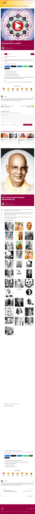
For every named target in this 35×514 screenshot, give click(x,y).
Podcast (3, 41)
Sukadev (5, 41)
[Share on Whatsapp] (2, 61)
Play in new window (9, 56)
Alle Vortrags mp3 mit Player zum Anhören (10, 63)
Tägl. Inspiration (9, 41)
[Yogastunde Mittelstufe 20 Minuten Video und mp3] (30, 135)
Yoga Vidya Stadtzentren (16, 212)
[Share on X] (2, 59)
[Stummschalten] (32, 54)
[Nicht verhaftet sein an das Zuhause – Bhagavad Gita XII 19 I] (22, 135)
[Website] (33, 96)
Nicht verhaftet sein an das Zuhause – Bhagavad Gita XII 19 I (21, 140)
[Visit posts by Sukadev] (3, 48)
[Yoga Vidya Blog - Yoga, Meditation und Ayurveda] (4, 2)
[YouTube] (31, 508)
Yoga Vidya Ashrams (27, 213)
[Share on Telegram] (2, 63)
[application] (19, 54)
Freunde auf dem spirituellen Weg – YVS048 (11, 74)
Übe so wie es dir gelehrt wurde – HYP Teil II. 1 (12, 75)
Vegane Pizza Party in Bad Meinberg (10, 466)
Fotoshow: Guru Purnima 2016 (9, 465)
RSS (7, 57)
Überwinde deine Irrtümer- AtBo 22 (10, 71)
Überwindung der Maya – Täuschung (10, 72)
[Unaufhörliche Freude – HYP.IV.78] (5, 135)
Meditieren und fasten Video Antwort (11, 463)
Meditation (28, 59)
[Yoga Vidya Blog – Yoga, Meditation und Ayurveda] (2, 509)
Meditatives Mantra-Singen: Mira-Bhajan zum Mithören (13, 460)
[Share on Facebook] (2, 57)
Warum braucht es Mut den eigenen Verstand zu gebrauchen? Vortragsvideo (16, 462)
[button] (1, 2)
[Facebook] (30, 508)
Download (14, 56)
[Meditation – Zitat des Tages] (13, 135)
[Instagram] (32, 508)
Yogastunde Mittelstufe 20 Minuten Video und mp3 (30, 140)
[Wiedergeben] (6, 54)
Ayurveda (27, 60)
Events (3, 195)
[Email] (2, 65)
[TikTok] (33, 508)
